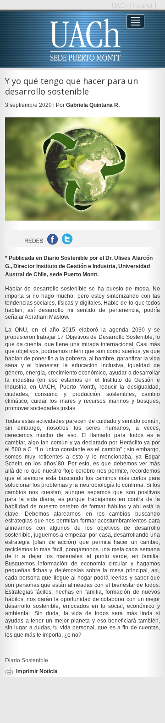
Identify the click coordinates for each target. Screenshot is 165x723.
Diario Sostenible (26, 660)
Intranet (143, 5)
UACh (120, 5)
